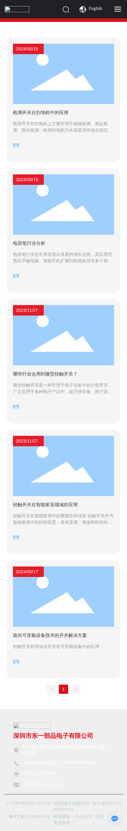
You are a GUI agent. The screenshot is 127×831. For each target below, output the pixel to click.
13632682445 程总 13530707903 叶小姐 (59, 763)
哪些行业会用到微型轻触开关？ (45, 373)
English (95, 8)
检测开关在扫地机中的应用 (40, 112)
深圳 (99, 816)
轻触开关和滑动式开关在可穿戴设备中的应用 (56, 646)
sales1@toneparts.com (42, 784)
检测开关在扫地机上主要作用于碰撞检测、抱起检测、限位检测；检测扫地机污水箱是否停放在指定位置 (62, 130)
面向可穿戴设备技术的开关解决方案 (50, 635)
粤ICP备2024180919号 (29, 816)
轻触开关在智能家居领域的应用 (45, 504)
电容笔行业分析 (29, 243)
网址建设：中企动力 (72, 816)
